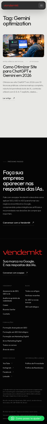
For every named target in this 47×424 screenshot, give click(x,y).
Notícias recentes (32, 295)
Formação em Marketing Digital (16, 336)
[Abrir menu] (41, 5)
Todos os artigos (32, 291)
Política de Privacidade (34, 363)
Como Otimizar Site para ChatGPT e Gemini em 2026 (20, 71)
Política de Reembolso (34, 368)
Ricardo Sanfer (9, 309)
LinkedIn (6, 376)
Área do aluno (8, 349)
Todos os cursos (10, 345)
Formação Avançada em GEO (15, 328)
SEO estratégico (32, 307)
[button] (26, 418)
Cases (5, 305)
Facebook (7, 372)
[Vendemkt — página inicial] (11, 5)
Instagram (7, 368)
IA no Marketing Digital (12, 341)
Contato (6, 314)
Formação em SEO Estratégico (15, 332)
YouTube (6, 363)
